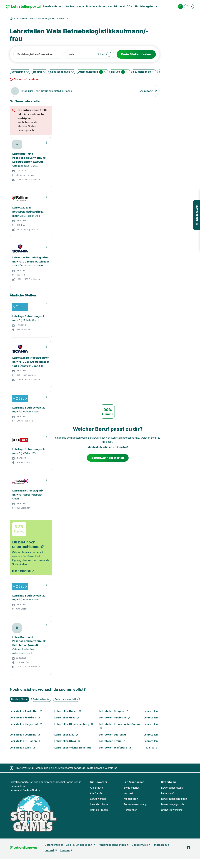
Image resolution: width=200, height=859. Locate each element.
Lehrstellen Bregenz (112, 711)
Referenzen (130, 809)
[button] (104, 54)
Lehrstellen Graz (65, 717)
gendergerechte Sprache (89, 767)
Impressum (160, 844)
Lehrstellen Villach (156, 741)
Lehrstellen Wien (21, 747)
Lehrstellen (21, 18)
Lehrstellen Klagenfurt (24, 724)
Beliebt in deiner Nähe (66, 699)
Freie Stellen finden (136, 54)
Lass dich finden (99, 804)
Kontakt (128, 793)
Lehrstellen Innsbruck (113, 717)
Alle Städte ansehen (156, 747)
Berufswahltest (53, 6)
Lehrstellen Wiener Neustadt (73, 747)
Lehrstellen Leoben (156, 724)
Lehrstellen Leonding (23, 734)
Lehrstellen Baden (66, 711)
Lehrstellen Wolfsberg (113, 747)
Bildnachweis (140, 844)
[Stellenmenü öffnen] (47, 142)
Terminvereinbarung (135, 804)
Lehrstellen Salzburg (157, 734)
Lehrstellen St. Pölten (24, 741)
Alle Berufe (96, 793)
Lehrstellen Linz (64, 734)
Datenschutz (52, 844)
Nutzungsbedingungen (112, 844)
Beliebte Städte (19, 699)
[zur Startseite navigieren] (11, 18)
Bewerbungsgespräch (173, 804)
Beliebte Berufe (41, 699)
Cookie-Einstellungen (79, 844)
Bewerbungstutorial (172, 787)
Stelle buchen (132, 787)
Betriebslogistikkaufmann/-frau (53, 18)
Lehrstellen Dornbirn (157, 711)
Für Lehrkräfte (123, 6)
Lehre (13, 790)
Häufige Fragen (99, 809)
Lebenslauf (167, 793)
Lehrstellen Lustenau (112, 734)
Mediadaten (131, 798)
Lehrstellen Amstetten (24, 711)
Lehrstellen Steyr (65, 741)
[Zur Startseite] (23, 6)
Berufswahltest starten (107, 457)
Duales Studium (32, 790)
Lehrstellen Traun (110, 741)
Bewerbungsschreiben (174, 798)
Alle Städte (96, 787)
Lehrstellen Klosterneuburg (72, 724)
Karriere (65, 850)
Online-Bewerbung (172, 809)
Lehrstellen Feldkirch (23, 717)
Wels (32, 18)
